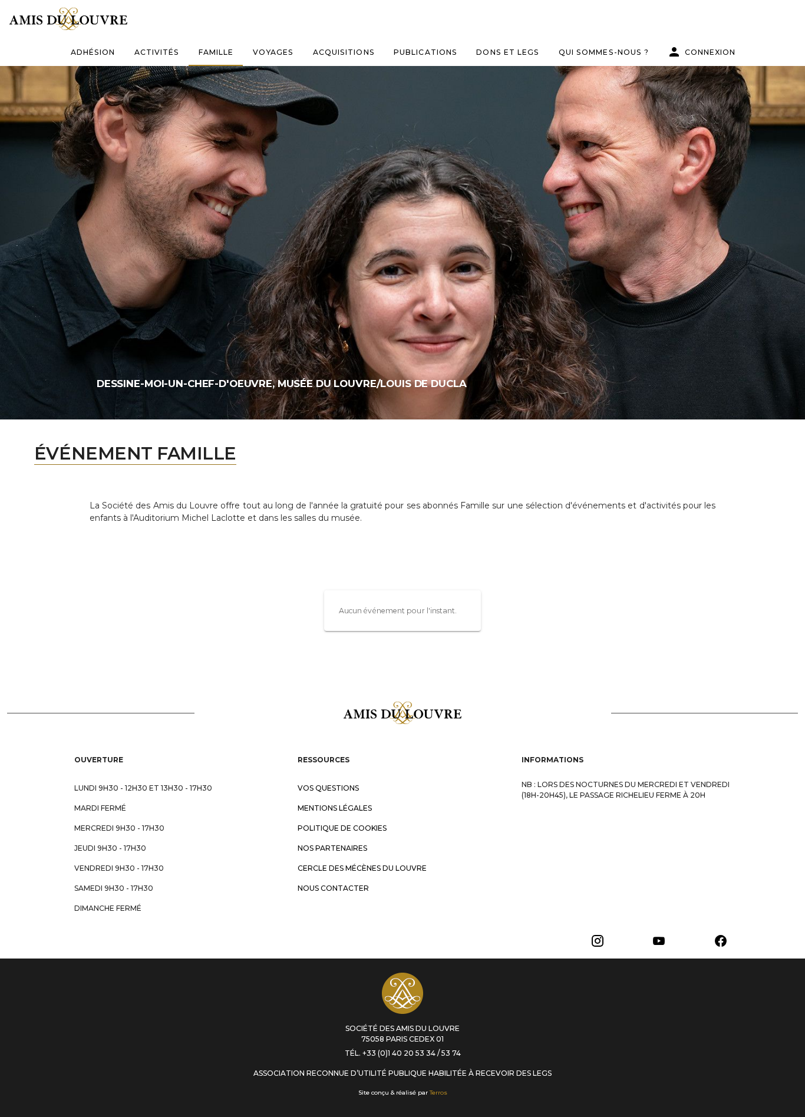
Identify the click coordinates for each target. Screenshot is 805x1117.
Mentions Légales (335, 808)
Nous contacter (333, 888)
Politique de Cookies (342, 828)
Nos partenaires (332, 848)
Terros (438, 1092)
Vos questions (328, 788)
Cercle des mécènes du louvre (362, 868)
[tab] (92, 52)
